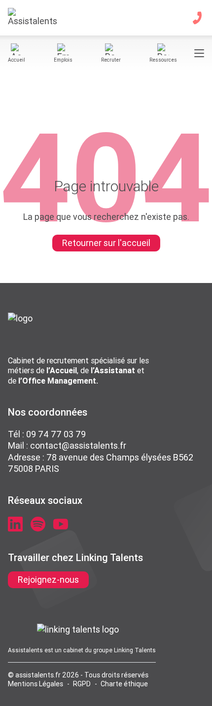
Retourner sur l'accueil (106, 242)
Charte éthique (124, 683)
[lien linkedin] (15, 524)
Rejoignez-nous (48, 579)
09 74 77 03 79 (56, 434)
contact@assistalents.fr (78, 445)
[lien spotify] (38, 524)
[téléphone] (197, 18)
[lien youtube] (60, 524)
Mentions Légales (35, 683)
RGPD (82, 683)
